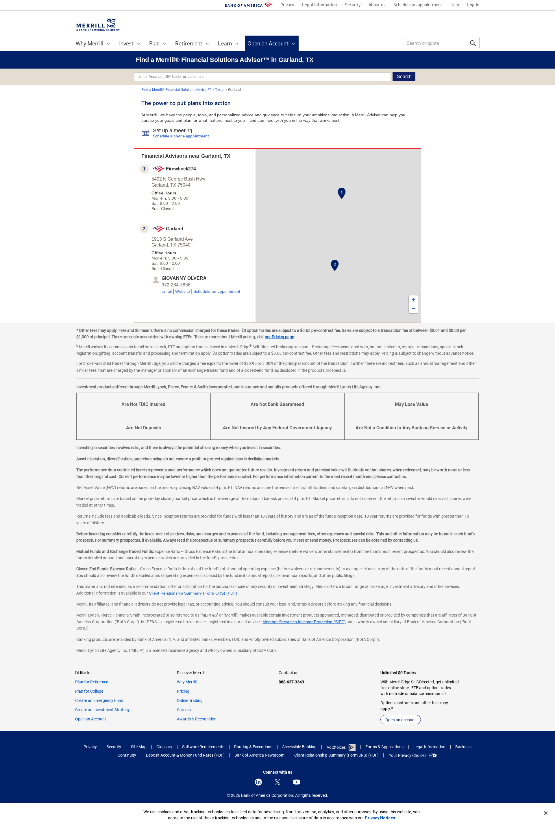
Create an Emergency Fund (99, 700)
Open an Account (90, 719)
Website (182, 291)
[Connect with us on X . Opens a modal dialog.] (277, 782)
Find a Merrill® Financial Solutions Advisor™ (176, 90)
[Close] (545, 813)
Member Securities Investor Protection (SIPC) (304, 621)
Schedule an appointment (216, 291)
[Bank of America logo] (248, 6)
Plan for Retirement (92, 682)
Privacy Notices (380, 818)
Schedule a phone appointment (181, 136)
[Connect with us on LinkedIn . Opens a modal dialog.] (258, 782)
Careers (184, 709)
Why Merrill (187, 682)
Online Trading (190, 700)
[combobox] (442, 43)
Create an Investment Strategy (102, 709)
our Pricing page (279, 336)
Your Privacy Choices (407, 755)
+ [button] (413, 299)
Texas (219, 90)
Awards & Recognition (197, 719)
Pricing (183, 691)
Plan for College (89, 691)
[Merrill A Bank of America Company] (98, 25)
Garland (174, 228)
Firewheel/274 (181, 168)
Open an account (400, 720)
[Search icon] (473, 43)
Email (167, 291)
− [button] (413, 308)
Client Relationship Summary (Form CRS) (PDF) (193, 593)
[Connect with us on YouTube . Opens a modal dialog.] (296, 782)
